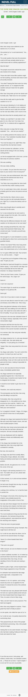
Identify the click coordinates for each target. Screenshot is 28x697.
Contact (8, 695)
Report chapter (14, 671)
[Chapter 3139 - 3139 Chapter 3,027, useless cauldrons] (9, 16)
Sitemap (14, 695)
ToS (11, 695)
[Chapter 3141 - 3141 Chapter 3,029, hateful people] (19, 16)
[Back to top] (19, 695)
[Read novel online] (8, 2)
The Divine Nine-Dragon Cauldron (14, 9)
